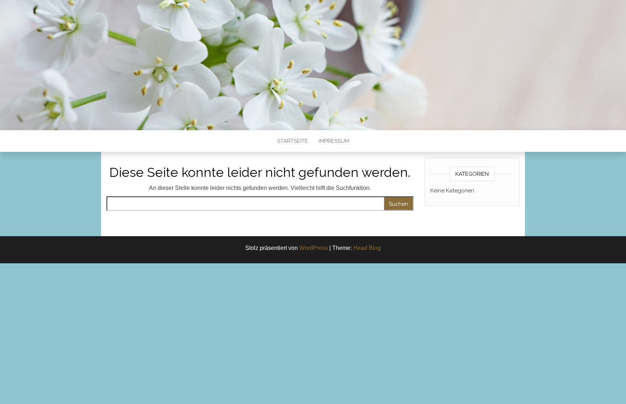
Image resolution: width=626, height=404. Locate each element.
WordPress (313, 248)
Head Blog (367, 248)
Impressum (334, 141)
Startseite (292, 141)
